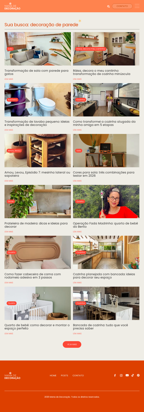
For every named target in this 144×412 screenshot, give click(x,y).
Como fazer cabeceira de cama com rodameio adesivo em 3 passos (32, 276)
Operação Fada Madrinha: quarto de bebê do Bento (105, 225)
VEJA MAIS (72, 344)
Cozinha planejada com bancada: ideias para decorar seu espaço (104, 276)
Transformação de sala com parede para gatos (36, 72)
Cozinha (80, 99)
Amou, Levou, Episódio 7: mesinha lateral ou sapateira (37, 174)
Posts (64, 375)
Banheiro (12, 99)
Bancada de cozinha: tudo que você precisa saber (100, 327)
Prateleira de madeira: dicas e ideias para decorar (36, 225)
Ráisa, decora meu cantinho (90, 48)
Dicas (11, 201)
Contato (78, 375)
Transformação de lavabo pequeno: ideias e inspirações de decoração (36, 123)
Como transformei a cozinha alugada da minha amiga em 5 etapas (104, 123)
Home (53, 375)
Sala (10, 48)
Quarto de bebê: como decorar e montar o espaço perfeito (37, 327)
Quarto (80, 201)
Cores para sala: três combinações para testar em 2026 (103, 174)
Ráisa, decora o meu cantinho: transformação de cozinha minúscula (101, 72)
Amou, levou (14, 150)
